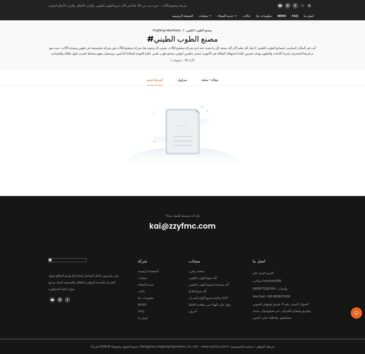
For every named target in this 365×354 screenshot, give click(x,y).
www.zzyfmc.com (214, 346)
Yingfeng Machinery (166, 30)
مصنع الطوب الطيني (199, 30)
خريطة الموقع (266, 346)
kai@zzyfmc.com (182, 226)
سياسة (248, 346)
